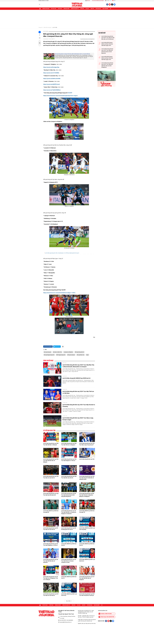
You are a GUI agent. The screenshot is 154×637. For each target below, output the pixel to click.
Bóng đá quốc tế (75, 8)
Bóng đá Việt (66, 8)
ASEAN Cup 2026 (45, 8)
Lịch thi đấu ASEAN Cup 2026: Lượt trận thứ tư (87, 560)
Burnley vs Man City (57, 352)
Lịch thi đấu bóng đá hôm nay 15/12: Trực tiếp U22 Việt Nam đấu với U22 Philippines (107, 65)
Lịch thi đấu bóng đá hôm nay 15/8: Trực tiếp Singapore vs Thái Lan (69, 460)
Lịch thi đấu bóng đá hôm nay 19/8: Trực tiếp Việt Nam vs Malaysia (51, 444)
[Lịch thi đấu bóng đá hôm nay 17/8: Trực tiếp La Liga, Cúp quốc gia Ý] (87, 437)
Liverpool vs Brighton (68, 352)
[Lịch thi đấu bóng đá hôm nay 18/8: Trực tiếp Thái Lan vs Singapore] (69, 437)
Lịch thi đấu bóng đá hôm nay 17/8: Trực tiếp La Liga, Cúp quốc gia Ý (87, 444)
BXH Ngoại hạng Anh (60, 354)
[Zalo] (114, 4)
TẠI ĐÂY (70, 92)
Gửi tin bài (107, 0)
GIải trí (92, 8)
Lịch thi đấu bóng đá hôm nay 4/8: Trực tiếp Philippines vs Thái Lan (50, 544)
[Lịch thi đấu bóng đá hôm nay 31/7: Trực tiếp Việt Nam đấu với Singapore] (87, 570)
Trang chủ (40, 27)
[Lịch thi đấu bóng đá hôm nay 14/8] (87, 453)
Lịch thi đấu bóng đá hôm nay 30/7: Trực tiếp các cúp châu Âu (51, 594)
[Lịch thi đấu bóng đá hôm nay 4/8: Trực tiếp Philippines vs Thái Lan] (51, 537)
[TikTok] (115, 0)
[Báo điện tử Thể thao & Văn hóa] (77, 4)
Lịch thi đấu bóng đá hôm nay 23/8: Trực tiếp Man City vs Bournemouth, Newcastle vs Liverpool (78, 365)
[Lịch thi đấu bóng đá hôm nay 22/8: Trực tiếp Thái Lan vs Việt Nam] (52, 394)
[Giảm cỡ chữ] (40, 45)
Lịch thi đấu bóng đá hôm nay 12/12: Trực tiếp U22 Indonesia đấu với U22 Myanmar (107, 51)
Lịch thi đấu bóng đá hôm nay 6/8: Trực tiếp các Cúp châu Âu (50, 528)
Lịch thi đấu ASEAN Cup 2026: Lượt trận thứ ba (69, 594)
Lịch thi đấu (54, 27)
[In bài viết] (39, 38)
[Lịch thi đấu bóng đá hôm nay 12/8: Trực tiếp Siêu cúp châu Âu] (69, 470)
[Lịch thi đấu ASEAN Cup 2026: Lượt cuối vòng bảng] (87, 522)
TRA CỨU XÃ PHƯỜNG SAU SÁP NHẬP (98, 0)
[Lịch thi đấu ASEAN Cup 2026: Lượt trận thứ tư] (87, 553)
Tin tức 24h (53, 8)
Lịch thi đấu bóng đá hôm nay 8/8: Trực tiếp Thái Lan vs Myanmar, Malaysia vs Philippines (86, 495)
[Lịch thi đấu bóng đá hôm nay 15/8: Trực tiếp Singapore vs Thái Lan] (69, 453)
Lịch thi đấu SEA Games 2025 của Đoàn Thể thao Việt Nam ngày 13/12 (107, 58)
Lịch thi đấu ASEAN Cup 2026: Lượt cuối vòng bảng (87, 528)
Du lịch (87, 8)
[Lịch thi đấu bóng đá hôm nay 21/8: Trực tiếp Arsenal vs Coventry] (52, 407)
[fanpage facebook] (107, 4)
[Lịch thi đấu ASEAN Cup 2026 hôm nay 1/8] (69, 570)
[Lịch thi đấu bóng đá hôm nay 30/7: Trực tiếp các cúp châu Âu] (51, 587)
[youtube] (110, 4)
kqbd (87, 354)
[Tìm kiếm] (39, 4)
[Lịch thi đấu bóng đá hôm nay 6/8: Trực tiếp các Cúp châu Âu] (51, 522)
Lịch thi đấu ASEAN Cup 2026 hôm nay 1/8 (68, 577)
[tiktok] (112, 4)
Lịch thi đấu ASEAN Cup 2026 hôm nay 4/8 (68, 544)
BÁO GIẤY (88, 0)
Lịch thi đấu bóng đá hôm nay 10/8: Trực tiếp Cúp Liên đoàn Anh (51, 494)
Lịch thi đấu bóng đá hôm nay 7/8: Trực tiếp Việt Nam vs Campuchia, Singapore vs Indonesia (68, 512)
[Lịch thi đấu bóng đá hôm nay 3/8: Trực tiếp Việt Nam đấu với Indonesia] (51, 553)
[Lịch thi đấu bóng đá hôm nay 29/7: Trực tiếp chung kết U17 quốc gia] (87, 587)
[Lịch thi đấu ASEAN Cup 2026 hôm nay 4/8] (69, 537)
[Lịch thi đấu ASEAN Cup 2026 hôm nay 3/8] (87, 537)
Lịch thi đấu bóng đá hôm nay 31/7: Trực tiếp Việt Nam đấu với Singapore (87, 578)
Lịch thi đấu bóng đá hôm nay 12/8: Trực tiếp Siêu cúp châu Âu (69, 477)
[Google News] (87, 39)
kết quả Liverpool (71, 354)
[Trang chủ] (40, 8)
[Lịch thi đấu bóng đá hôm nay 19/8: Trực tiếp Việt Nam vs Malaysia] (51, 437)
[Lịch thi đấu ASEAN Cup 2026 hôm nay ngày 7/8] (87, 504)
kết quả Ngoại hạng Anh (49, 354)
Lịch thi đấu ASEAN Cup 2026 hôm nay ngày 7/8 (86, 511)
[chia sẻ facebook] (39, 35)
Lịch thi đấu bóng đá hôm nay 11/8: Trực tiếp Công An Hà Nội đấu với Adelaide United (86, 478)
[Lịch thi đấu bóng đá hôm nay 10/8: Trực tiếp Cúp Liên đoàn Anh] (51, 487)
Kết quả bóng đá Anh (79, 352)
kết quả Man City (80, 354)
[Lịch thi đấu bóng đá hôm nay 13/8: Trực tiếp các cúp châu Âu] (51, 470)
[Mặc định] (39, 43)
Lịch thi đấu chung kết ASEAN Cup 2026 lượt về (76, 378)
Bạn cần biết (105, 8)
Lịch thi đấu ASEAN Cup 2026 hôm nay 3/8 (86, 544)
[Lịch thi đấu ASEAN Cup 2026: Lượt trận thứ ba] (69, 587)
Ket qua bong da (47, 352)
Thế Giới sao (98, 8)
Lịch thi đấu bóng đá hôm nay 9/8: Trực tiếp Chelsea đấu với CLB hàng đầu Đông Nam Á (68, 495)
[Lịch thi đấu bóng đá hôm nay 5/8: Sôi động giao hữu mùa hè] (69, 522)
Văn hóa (82, 8)
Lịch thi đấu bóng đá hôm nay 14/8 (86, 459)
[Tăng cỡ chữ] (40, 41)
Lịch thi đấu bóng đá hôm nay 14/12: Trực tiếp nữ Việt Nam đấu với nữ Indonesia (107, 38)
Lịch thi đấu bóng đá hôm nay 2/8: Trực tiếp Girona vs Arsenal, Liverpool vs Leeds (68, 561)
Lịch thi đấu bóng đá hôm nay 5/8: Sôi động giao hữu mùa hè (68, 528)
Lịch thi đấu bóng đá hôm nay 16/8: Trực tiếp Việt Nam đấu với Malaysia (51, 461)
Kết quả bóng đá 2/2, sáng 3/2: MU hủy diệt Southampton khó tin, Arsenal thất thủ (72, 53)
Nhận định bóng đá (47, 27)
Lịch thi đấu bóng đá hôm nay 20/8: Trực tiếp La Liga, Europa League (78, 418)
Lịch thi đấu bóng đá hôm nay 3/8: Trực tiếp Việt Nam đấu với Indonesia (50, 561)
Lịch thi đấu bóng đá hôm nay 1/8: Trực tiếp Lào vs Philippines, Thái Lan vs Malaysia (50, 578)
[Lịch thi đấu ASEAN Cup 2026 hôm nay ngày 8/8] (51, 504)
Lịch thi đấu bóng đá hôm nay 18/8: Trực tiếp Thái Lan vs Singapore (69, 444)
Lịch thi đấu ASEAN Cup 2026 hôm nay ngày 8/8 (50, 511)
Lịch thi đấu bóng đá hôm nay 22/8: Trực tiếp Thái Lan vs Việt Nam (78, 392)
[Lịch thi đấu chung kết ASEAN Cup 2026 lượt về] (52, 381)
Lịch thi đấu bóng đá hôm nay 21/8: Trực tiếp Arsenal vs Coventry (79, 405)
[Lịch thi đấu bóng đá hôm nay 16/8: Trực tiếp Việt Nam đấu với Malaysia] (51, 453)
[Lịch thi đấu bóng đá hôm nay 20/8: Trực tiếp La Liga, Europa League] (52, 421)
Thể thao (60, 8)
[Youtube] (112, 0)
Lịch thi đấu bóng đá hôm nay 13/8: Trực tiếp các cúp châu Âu (51, 477)
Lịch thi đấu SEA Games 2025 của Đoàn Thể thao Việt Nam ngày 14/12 (107, 44)
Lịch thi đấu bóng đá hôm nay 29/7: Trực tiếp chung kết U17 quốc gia (87, 594)
